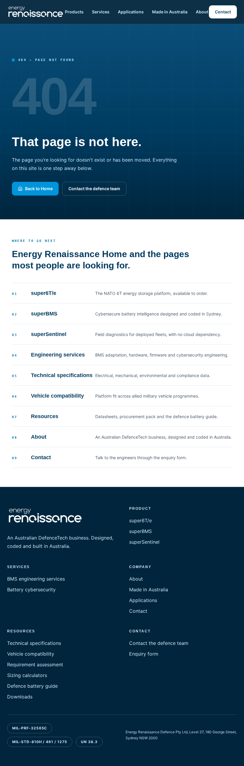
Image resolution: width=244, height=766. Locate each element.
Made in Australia (169, 11)
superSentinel (144, 542)
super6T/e (140, 520)
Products (74, 11)
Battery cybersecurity (31, 590)
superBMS (140, 531)
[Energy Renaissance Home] (35, 12)
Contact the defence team (94, 188)
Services (101, 11)
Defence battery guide (32, 686)
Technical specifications (34, 643)
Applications (131, 11)
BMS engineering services (36, 579)
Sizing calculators (27, 675)
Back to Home (39, 188)
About (202, 11)
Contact (223, 11)
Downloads (19, 697)
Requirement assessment (35, 664)
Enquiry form (143, 654)
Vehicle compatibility (30, 654)
